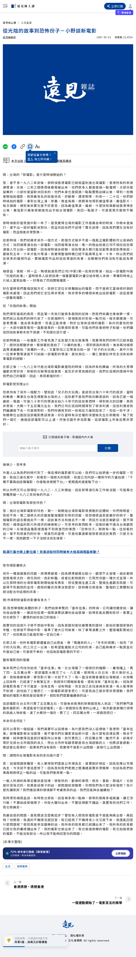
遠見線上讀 (9, 22)
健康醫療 (22, 866)
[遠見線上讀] (22, 6)
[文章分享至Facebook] (14, 146)
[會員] (130, 6)
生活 (7, 866)
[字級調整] (37, 146)
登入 (30, 159)
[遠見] (68, 927)
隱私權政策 (77, 935)
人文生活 (26, 22)
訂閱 (108, 448)
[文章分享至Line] (5, 146)
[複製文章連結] (22, 146)
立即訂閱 (117, 6)
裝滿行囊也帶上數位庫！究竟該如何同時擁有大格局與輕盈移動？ (51, 551)
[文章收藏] (30, 147)
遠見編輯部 (9, 37)
